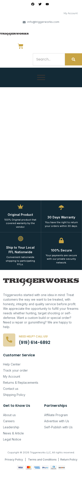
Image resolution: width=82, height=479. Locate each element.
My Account (71, 13)
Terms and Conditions (42, 459)
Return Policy (68, 459)
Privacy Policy (14, 459)
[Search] (73, 59)
